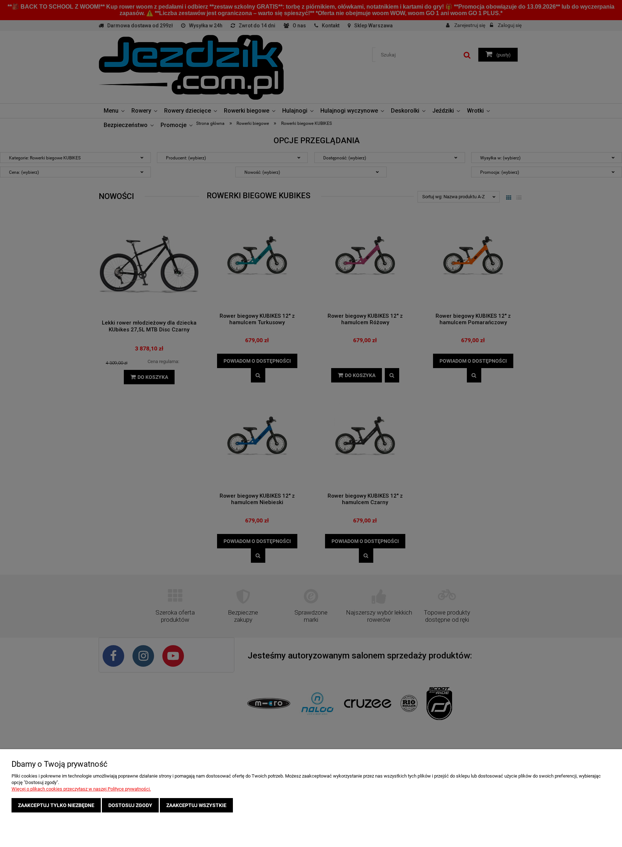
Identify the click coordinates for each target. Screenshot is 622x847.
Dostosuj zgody (130, 805)
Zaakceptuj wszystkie (196, 805)
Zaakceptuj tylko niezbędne (56, 805)
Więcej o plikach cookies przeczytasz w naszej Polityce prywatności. (81, 789)
